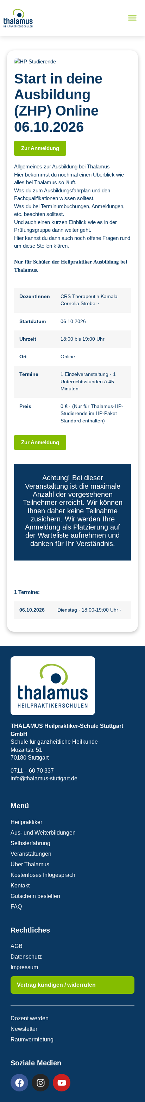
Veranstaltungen (31, 854)
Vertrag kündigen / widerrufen (56, 985)
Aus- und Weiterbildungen (43, 833)
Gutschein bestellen (35, 896)
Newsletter (24, 1029)
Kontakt (20, 886)
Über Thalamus (30, 864)
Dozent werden (30, 1018)
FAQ (16, 907)
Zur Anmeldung (40, 148)
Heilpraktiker (26, 822)
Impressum (24, 967)
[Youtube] (61, 1082)
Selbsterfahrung (30, 843)
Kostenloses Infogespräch (43, 875)
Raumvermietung (32, 1039)
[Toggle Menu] (132, 18)
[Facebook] (19, 1082)
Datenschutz (26, 957)
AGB (17, 946)
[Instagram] (40, 1082)
